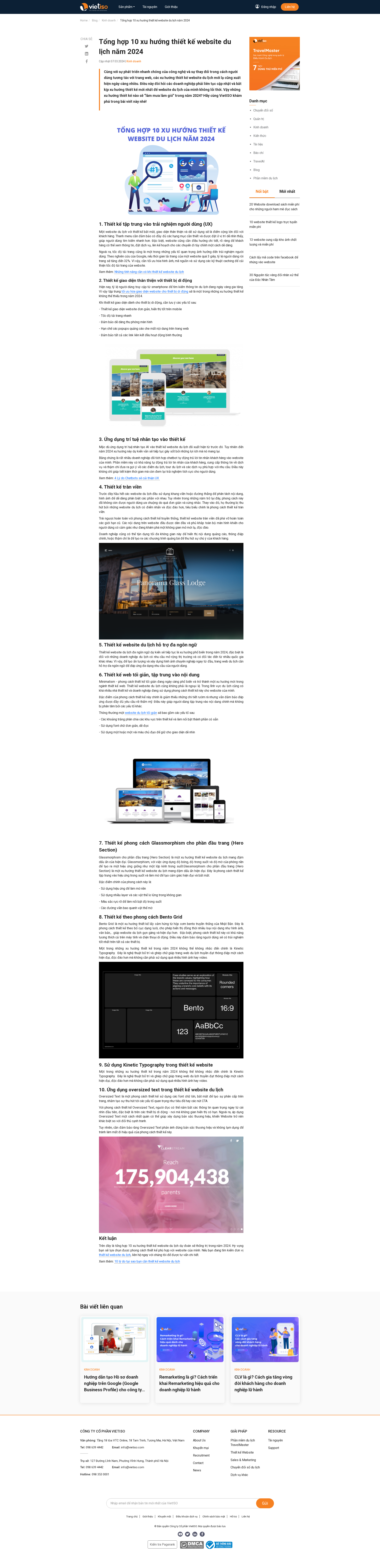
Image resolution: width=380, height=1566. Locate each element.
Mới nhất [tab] (287, 191)
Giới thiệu (171, 7)
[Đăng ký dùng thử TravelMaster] (274, 63)
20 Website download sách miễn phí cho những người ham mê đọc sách (274, 207)
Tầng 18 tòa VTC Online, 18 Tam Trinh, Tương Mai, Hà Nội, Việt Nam (140, 1440)
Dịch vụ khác (239, 1475)
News (197, 1470)
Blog (256, 170)
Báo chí (258, 153)
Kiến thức (259, 136)
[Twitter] (86, 46)
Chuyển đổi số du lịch (245, 1467)
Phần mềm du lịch (265, 178)
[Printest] (86, 54)
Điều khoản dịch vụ (187, 1516)
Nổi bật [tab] (262, 191)
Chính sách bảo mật (213, 1516)
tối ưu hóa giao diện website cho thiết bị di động (155, 291)
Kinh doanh (260, 127)
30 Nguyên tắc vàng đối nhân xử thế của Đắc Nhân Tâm (273, 277)
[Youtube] (180, 1534)
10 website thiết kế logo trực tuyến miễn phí (273, 224)
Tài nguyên (149, 7)
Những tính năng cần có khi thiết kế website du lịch (149, 272)
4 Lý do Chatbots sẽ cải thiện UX (137, 478)
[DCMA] (192, 1544)
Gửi (265, 1503)
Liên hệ (290, 7)
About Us (199, 1440)
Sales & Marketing (243, 1460)
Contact (198, 1463)
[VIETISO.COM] (94, 7)
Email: (128, 1447)
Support (273, 1448)
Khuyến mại (201, 1448)
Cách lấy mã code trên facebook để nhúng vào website (273, 259)
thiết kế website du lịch (115, 1255)
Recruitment (201, 1455)
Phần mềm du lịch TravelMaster (243, 1442)
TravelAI (259, 161)
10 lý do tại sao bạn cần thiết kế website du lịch (147, 1261)
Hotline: (94, 1474)
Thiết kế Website (242, 1452)
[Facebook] (86, 61)
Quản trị (258, 119)
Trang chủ (132, 1516)
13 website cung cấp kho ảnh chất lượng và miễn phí (272, 242)
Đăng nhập (268, 7)
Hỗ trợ (233, 1516)
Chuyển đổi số (263, 110)
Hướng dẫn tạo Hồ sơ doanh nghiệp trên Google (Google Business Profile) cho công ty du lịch (113, 1384)
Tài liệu (258, 144)
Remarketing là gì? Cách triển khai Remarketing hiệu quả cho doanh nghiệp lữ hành (189, 1383)
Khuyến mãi (164, 1516)
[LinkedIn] (194, 1534)
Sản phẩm (125, 7)
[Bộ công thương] (218, 1544)
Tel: (91, 1447)
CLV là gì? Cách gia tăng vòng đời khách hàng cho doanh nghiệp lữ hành (263, 1383)
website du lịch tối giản (141, 713)
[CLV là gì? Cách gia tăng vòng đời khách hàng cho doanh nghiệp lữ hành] (265, 1339)
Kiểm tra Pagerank (162, 1544)
